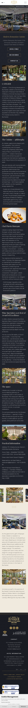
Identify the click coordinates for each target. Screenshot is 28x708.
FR (25, 669)
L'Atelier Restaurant (8, 6)
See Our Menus (14, 55)
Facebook (11, 628)
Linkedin (17, 628)
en (2, 2)
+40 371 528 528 (14, 647)
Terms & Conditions (9, 674)
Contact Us (14, 61)
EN (17, 669)
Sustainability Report (14, 676)
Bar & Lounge (20, 6)
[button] (13, 507)
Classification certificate (14, 678)
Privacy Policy (20, 674)
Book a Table (14, 49)
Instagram (14, 628)
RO (21, 669)
